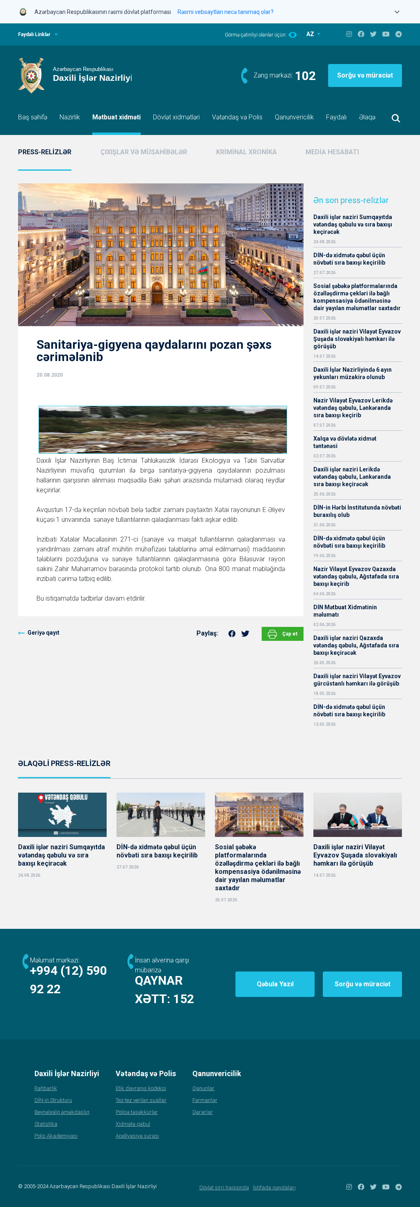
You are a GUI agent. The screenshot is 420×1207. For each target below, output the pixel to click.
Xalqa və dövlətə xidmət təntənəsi (345, 442)
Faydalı (336, 117)
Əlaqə (367, 117)
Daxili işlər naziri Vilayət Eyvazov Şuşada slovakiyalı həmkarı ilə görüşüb (357, 339)
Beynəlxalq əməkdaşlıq (61, 1112)
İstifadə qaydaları (274, 1187)
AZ (310, 34)
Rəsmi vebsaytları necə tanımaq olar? (226, 12)
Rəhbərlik (45, 1088)
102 (305, 76)
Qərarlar (202, 1112)
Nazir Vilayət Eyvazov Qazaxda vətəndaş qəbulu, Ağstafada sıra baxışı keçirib (356, 576)
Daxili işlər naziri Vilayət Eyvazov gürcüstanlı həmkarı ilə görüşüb (357, 680)
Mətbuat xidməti (116, 117)
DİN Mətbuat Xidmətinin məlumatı (345, 611)
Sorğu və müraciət (365, 75)
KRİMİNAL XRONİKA (246, 152)
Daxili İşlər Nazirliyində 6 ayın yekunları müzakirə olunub (352, 373)
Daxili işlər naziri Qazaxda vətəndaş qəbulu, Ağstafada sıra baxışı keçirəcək (356, 645)
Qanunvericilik (294, 117)
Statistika (45, 1124)
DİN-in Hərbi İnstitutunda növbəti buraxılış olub (357, 511)
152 (183, 999)
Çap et (289, 634)
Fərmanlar (204, 1100)
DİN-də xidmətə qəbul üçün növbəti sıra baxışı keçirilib (349, 259)
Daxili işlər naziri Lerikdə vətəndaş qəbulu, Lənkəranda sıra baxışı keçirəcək (352, 476)
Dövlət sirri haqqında (224, 1187)
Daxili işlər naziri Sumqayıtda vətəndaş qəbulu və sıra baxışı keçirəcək (352, 224)
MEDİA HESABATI (332, 152)
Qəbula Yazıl (275, 984)
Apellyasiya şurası (137, 1136)
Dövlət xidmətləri (176, 117)
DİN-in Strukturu (53, 1100)
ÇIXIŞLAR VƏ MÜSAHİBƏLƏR (143, 152)
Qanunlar (203, 1088)
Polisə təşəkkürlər (137, 1112)
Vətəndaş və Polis (237, 117)
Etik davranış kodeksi (141, 1088)
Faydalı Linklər (34, 34)
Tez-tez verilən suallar (141, 1100)
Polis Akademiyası (56, 1136)
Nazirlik (69, 117)
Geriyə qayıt (43, 632)
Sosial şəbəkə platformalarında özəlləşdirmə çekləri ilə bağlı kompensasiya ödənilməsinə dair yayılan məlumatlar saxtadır (357, 297)
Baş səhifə (32, 117)
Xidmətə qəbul (133, 1124)
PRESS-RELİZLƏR (44, 152)
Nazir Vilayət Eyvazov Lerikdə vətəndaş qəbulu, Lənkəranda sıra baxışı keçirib (353, 407)
